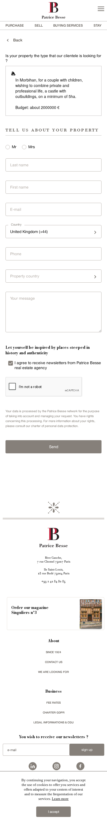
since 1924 (53, 652)
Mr (14, 147)
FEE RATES (53, 702)
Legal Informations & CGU (53, 722)
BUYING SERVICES (68, 25)
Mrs (31, 147)
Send (53, 447)
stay (98, 25)
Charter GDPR (53, 712)
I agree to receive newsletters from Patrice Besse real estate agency (58, 365)
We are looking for (53, 671)
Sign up (86, 750)
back (16, 40)
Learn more (60, 799)
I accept (53, 812)
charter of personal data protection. (54, 426)
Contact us (53, 662)
